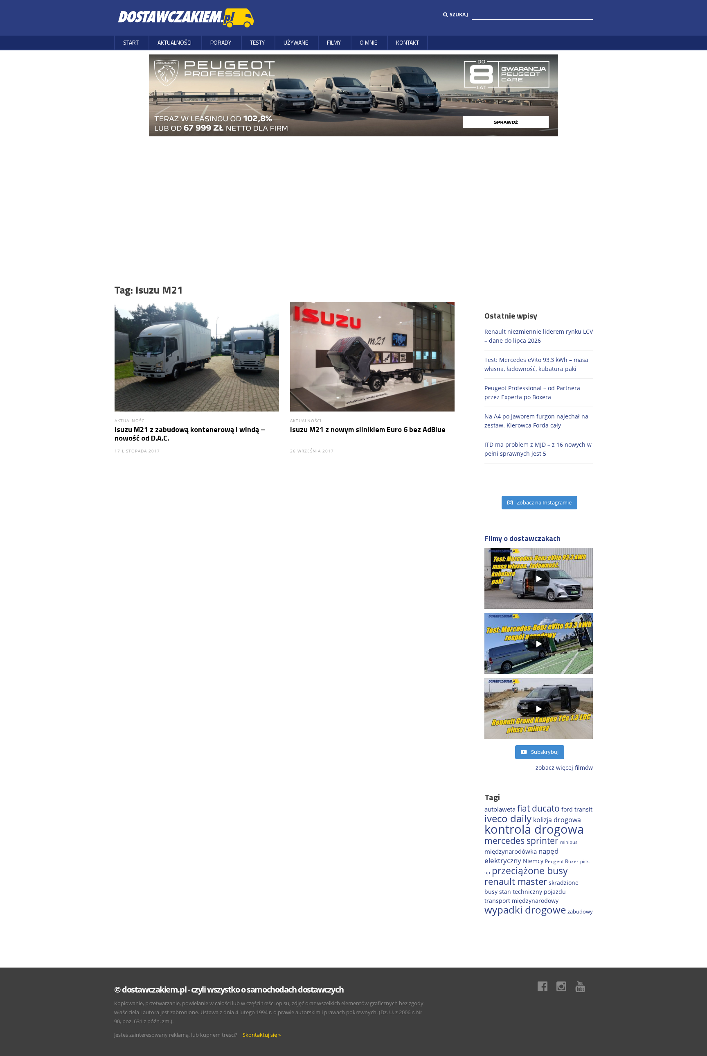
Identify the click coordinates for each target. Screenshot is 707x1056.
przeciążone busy (530, 870)
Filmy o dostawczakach (522, 538)
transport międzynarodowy (521, 900)
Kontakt (407, 42)
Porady (220, 42)
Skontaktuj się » (262, 1034)
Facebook (546, 986)
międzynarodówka (510, 851)
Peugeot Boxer (562, 861)
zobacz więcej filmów (564, 767)
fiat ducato (538, 808)
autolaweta (500, 809)
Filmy (334, 42)
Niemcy (533, 861)
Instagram (565, 986)
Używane (296, 42)
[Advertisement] (353, 197)
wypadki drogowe (525, 909)
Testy (257, 42)
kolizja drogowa (557, 819)
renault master (515, 881)
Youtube (584, 986)
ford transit (576, 809)
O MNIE (368, 42)
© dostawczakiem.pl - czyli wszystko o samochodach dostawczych (228, 989)
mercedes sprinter (521, 840)
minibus (568, 842)
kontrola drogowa (534, 829)
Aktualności (174, 42)
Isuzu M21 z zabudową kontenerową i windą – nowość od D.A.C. (190, 433)
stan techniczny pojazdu (532, 891)
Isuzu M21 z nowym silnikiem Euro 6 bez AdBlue (368, 429)
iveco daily (507, 818)
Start (131, 42)
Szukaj (459, 14)
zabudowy (580, 911)
